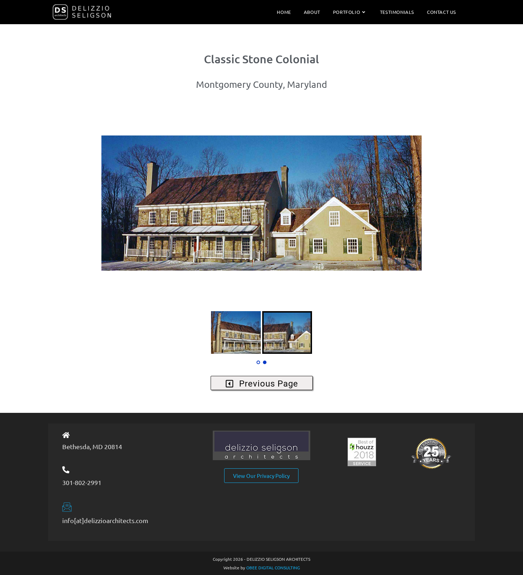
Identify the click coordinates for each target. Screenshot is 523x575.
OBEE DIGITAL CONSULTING (273, 567)
